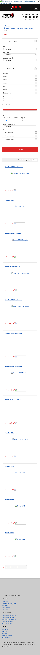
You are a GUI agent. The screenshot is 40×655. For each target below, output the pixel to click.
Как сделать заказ (7, 621)
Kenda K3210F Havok (12, 400)
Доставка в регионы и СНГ (10, 615)
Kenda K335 (9, 499)
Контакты (5, 629)
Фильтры (10, 68)
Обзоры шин (5, 637)
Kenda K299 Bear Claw (13, 266)
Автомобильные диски (9, 603)
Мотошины (5, 605)
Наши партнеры (7, 635)
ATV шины (5, 609)
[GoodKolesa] (2, 26)
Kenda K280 (9, 200)
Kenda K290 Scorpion (13, 233)
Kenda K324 (9, 466)
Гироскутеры (6, 607)
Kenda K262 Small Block (14, 167)
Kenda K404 (9, 533)
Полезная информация (9, 619)
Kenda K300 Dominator (13, 300)
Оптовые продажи (7, 623)
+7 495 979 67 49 (30, 14)
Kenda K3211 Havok (12, 433)
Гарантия (4, 633)
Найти (20, 149)
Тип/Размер (12, 41)
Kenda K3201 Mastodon (13, 333)
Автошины (5, 601)
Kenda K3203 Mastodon (13, 366)
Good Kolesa (8, 15)
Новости (4, 631)
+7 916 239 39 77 (30, 17)
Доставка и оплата (8, 617)
